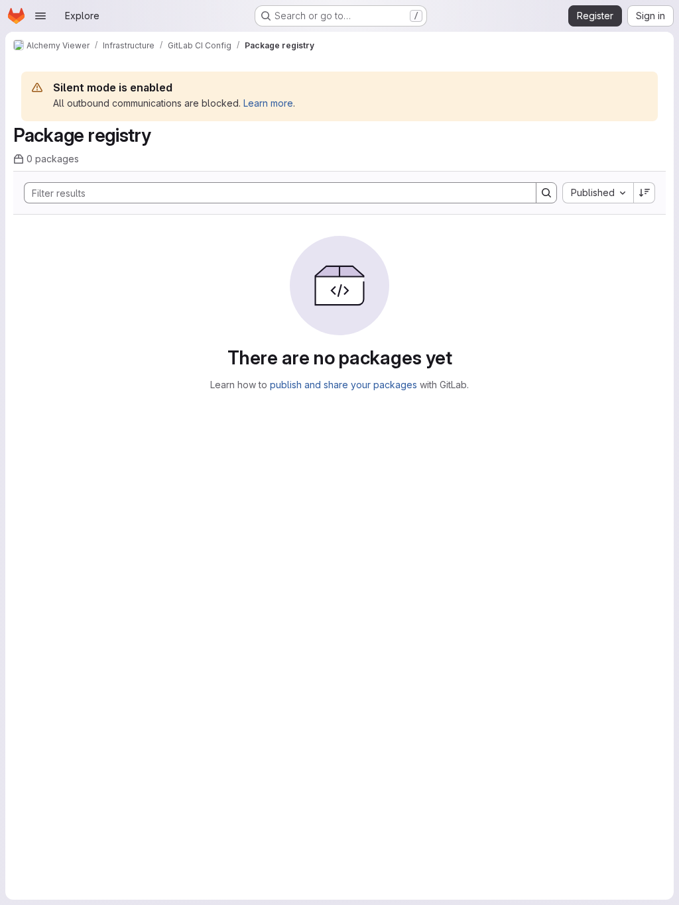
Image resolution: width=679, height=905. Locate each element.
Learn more (268, 103)
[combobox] (597, 192)
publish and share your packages (343, 384)
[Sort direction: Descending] (644, 192)
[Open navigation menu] (40, 16)
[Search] (546, 192)
